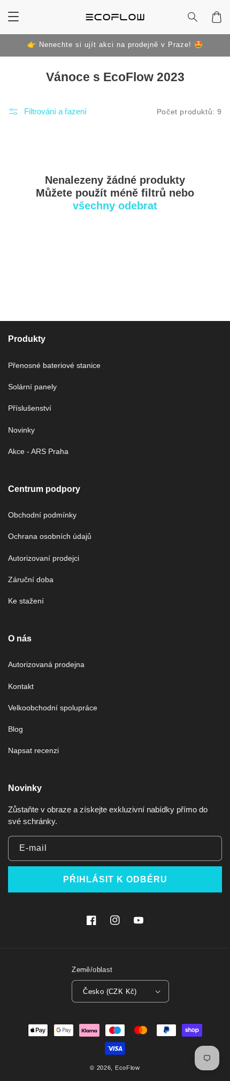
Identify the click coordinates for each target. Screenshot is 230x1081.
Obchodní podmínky (42, 515)
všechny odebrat (115, 206)
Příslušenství (29, 408)
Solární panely (32, 386)
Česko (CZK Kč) (110, 992)
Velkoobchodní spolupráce (52, 707)
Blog (15, 729)
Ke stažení (26, 601)
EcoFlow (127, 1067)
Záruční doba (30, 579)
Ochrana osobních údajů (49, 536)
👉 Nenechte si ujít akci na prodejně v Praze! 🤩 (115, 45)
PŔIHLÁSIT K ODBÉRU (115, 879)
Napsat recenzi (33, 750)
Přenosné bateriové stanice (54, 365)
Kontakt (21, 686)
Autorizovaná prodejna (46, 664)
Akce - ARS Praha (38, 451)
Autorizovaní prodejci (43, 558)
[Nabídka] (13, 17)
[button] (193, 17)
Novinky (21, 430)
